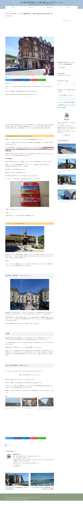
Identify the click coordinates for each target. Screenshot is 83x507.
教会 (62, 105)
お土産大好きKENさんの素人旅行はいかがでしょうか (41, 2)
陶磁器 (60, 107)
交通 (71, 102)
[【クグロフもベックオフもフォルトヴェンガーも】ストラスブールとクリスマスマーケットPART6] (45, 402)
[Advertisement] (29, 26)
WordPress (26, 499)
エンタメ (69, 95)
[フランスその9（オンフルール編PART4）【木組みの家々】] (13, 402)
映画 (65, 105)
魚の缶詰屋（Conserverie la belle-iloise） (19, 136)
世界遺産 (66, 102)
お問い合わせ (49, 7)
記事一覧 (17, 465)
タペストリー (62, 97)
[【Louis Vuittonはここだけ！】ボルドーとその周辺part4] (29, 402)
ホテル (70, 99)
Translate (68, 75)
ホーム (13, 7)
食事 (64, 107)
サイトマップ (68, 7)
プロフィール (30, 7)
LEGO (59, 95)
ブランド (65, 99)
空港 (72, 105)
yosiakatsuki (16, 499)
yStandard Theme (8, 499)
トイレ (71, 97)
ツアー (67, 97)
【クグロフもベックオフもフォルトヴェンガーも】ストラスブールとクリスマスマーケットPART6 (45, 408)
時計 (67, 105)
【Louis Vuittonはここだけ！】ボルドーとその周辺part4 (29, 407)
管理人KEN (9, 77)
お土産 (63, 95)
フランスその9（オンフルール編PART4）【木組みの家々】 (12, 407)
